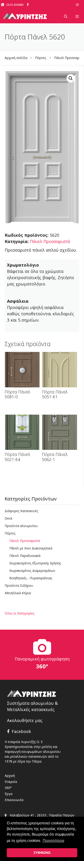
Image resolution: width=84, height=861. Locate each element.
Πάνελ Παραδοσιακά (24, 555)
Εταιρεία (11, 781)
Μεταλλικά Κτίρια (18, 593)
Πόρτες (40, 58)
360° (8, 787)
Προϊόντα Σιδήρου (19, 585)
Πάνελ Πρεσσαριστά (50, 241)
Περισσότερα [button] (53, 841)
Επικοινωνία (14, 800)
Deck (8, 518)
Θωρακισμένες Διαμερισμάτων (32, 570)
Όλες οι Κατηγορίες (19, 613)
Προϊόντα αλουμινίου (21, 526)
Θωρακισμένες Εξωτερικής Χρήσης (35, 563)
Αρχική (10, 775)
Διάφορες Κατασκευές (21, 511)
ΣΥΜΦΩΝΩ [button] (42, 852)
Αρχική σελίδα (16, 58)
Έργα (8, 794)
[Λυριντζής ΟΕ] (25, 16)
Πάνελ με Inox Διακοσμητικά (30, 548)
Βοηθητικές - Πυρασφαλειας (30, 578)
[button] (70, 78)
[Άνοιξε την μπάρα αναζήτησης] (65, 16)
